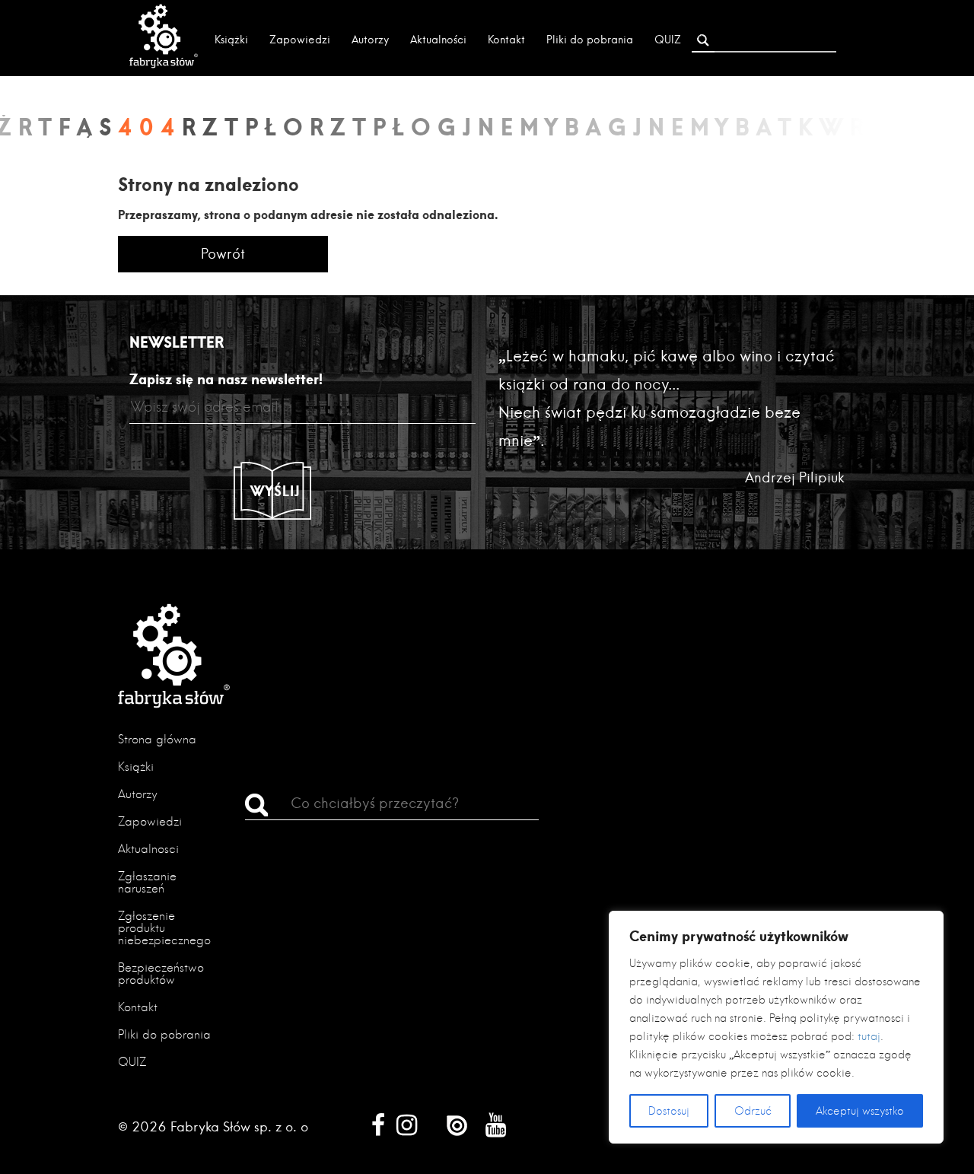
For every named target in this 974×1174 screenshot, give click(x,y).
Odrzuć (753, 1111)
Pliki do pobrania (589, 39)
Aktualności (438, 39)
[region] (776, 1027)
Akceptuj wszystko (860, 1111)
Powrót (223, 253)
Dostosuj (668, 1111)
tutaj (869, 1036)
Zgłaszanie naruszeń (147, 882)
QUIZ (667, 39)
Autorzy (370, 39)
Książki (231, 39)
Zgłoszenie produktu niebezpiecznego (164, 927)
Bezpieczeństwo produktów (161, 973)
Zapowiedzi (299, 39)
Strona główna (157, 739)
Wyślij (275, 491)
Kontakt (506, 39)
